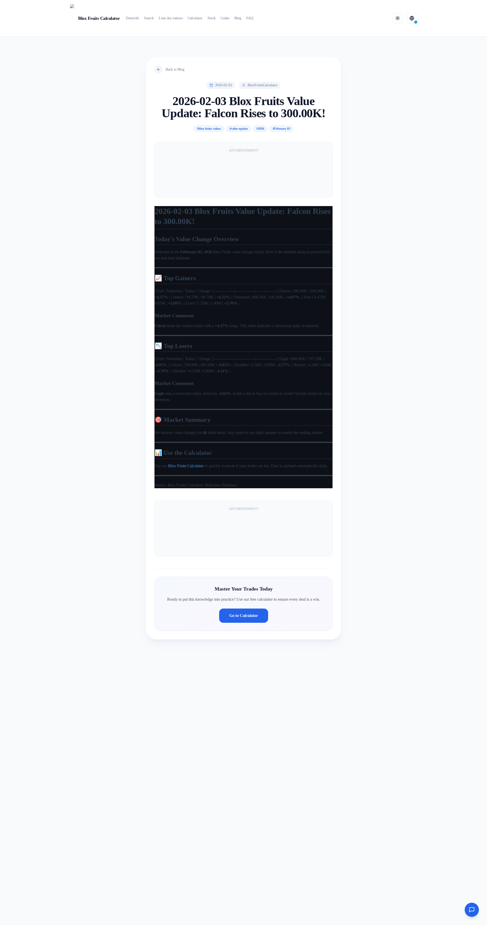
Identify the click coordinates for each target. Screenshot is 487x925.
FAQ (249, 18)
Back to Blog (175, 69)
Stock (211, 18)
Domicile (132, 18)
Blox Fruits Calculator (186, 466)
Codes (225, 18)
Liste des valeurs (171, 18)
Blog (237, 18)
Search (149, 18)
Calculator (195, 18)
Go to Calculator (243, 615)
